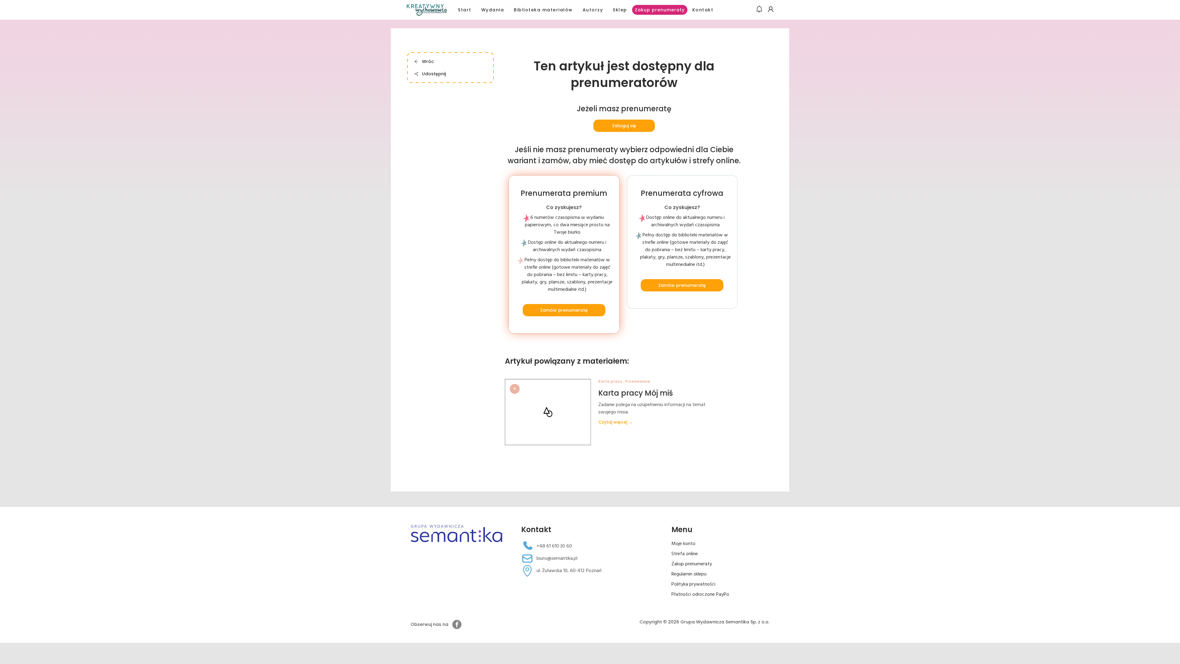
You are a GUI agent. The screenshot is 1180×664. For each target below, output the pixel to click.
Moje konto (683, 544)
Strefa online (684, 554)
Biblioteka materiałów (543, 10)
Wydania (492, 10)
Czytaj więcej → (615, 422)
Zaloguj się (624, 126)
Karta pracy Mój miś (635, 393)
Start (464, 10)
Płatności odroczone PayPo (700, 595)
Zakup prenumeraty (660, 10)
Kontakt (703, 10)
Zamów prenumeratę (564, 310)
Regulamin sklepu (688, 574)
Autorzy (593, 10)
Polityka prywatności (693, 584)
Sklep (620, 10)
